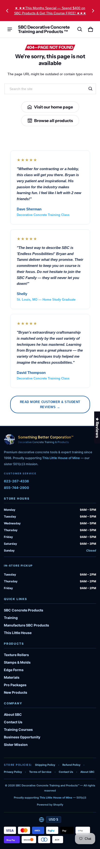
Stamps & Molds (17, 662)
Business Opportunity (22, 737)
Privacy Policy (13, 772)
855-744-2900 (16, 488)
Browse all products (53, 120)
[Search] (90, 88)
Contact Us (13, 722)
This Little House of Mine (61, 458)
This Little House (18, 633)
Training (11, 618)
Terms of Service (40, 772)
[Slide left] (7, 11)
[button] (80, 29)
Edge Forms (14, 670)
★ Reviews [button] (97, 427)
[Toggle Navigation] (9, 29)
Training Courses (18, 729)
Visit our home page (53, 107)
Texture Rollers (16, 655)
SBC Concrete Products (23, 610)
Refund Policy (71, 765)
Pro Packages (15, 685)
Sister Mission (16, 744)
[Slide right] (93, 11)
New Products (15, 692)
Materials (11, 677)
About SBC (13, 714)
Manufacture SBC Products (26, 625)
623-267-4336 (16, 481)
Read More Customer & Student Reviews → (50, 404)
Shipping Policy (45, 765)
